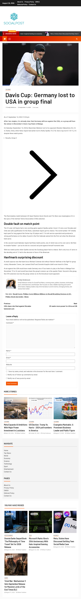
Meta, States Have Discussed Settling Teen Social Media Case (64, 541)
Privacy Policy (29, 2)
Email (8, 358)
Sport (6, 466)
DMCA (37, 2)
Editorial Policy (22, 4)
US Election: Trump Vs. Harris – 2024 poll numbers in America (40, 427)
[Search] (77, 39)
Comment (10, 323)
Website (9, 365)
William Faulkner (20, 433)
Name (8, 351)
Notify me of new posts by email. (19, 378)
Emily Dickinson (11, 107)
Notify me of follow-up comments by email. (23, 375)
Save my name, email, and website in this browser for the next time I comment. (35, 371)
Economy (7, 458)
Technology (8, 464)
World (6, 456)
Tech (30, 535)
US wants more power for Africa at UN (63, 305)
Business (56, 535)
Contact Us (32, 4)
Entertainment (8, 469)
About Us (20, 2)
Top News (8, 89)
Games (6, 577)
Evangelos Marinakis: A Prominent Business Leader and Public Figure (64, 427)
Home (6, 450)
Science (6, 461)
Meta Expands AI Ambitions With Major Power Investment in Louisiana (15, 427)
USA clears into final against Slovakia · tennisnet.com (18, 306)
